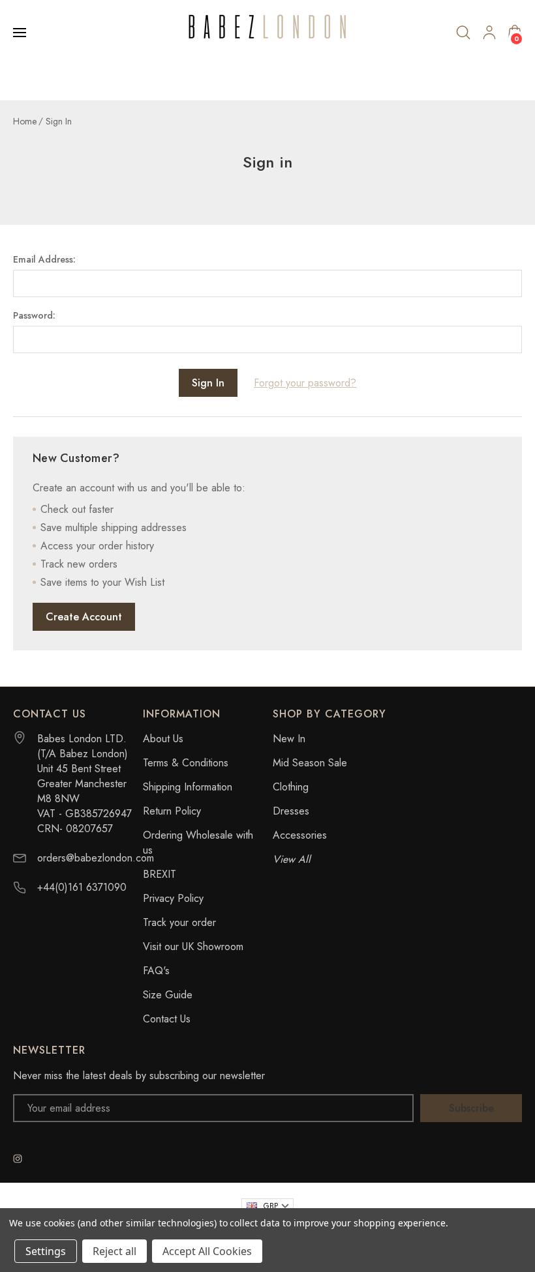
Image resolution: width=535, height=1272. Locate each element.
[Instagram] (17, 1158)
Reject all (114, 1251)
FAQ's (156, 970)
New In (289, 738)
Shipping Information (187, 786)
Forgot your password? (305, 382)
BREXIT (159, 874)
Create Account (84, 616)
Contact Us (167, 1018)
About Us (163, 738)
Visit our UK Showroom (193, 946)
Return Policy (172, 810)
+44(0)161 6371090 (82, 887)
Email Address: (44, 259)
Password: (34, 315)
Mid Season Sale (310, 762)
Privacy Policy (173, 898)
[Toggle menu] (21, 32)
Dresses (291, 810)
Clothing (291, 786)
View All (292, 859)
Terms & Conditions (185, 762)
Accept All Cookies (207, 1251)
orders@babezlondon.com (95, 857)
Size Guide (167, 994)
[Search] (463, 32)
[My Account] (489, 32)
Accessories (300, 835)
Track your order (179, 922)
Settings (45, 1251)
